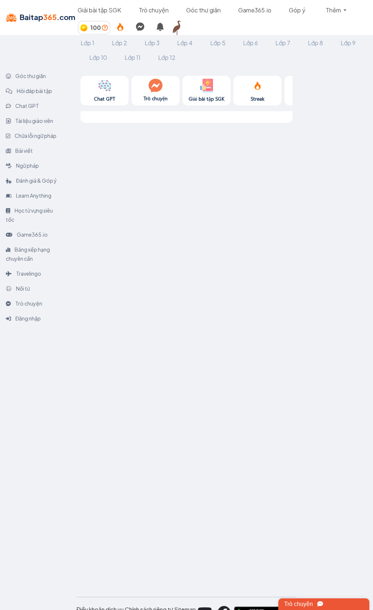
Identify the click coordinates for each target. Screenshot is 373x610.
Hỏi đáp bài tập (34, 91)
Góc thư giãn (203, 10)
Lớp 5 (217, 43)
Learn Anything (33, 195)
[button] (180, 27)
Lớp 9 (348, 43)
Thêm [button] (334, 10)
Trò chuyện (154, 10)
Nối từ (22, 288)
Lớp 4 (185, 43)
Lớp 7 (282, 43)
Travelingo (28, 273)
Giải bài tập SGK (99, 10)
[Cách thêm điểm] (105, 27)
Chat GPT (27, 105)
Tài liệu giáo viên (34, 120)
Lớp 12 (167, 57)
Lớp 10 (98, 57)
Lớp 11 (133, 57)
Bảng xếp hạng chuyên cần (28, 254)
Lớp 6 (250, 43)
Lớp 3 (152, 43)
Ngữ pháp (27, 165)
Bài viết (24, 150)
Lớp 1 (87, 43)
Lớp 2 (119, 43)
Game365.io (254, 10)
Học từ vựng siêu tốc (29, 215)
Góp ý (297, 10)
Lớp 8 (315, 43)
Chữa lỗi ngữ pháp (35, 135)
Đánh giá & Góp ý (36, 180)
